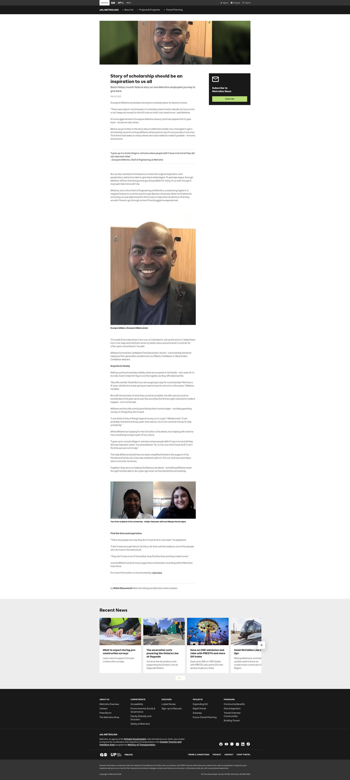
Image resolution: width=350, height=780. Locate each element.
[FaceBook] (221, 744)
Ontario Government (135, 739)
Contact (229, 755)
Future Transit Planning (205, 717)
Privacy (217, 755)
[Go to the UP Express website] (121, 2)
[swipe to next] (261, 645)
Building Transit (232, 720)
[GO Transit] (104, 754)
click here (157, 572)
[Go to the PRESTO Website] (128, 2)
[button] (113, 3)
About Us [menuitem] (128, 9)
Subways (197, 713)
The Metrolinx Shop (109, 717)
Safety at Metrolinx (140, 724)
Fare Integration (232, 708)
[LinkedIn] (243, 744)
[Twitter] (232, 744)
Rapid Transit (199, 708)
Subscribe (229, 99)
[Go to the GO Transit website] (113, 2)
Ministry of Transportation (141, 744)
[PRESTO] (129, 754)
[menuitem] (127, 9)
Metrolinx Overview (109, 704)
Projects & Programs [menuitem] (149, 9)
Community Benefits (234, 704)
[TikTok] (248, 744)
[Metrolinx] (108, 734)
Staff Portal (243, 755)
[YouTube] (226, 744)
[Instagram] (237, 744)
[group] (127, 9)
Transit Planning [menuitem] (174, 9)
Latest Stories (169, 704)
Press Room (105, 713)
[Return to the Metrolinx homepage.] (109, 9)
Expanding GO (200, 704)
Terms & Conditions (198, 755)
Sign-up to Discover (172, 708)
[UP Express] (116, 754)
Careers (103, 708)
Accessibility (137, 704)
